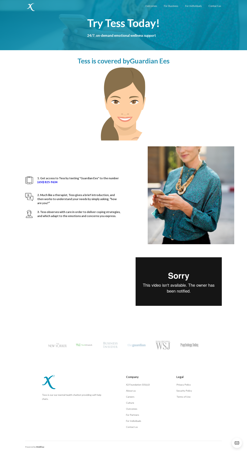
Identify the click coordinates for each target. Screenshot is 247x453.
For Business (171, 5)
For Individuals (193, 5)
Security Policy (184, 390)
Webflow (40, 447)
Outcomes (151, 5)
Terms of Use (183, 396)
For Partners (132, 414)
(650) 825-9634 (47, 182)
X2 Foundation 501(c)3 (138, 384)
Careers (130, 396)
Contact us (215, 5)
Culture (130, 402)
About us (131, 390)
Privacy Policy (183, 384)
